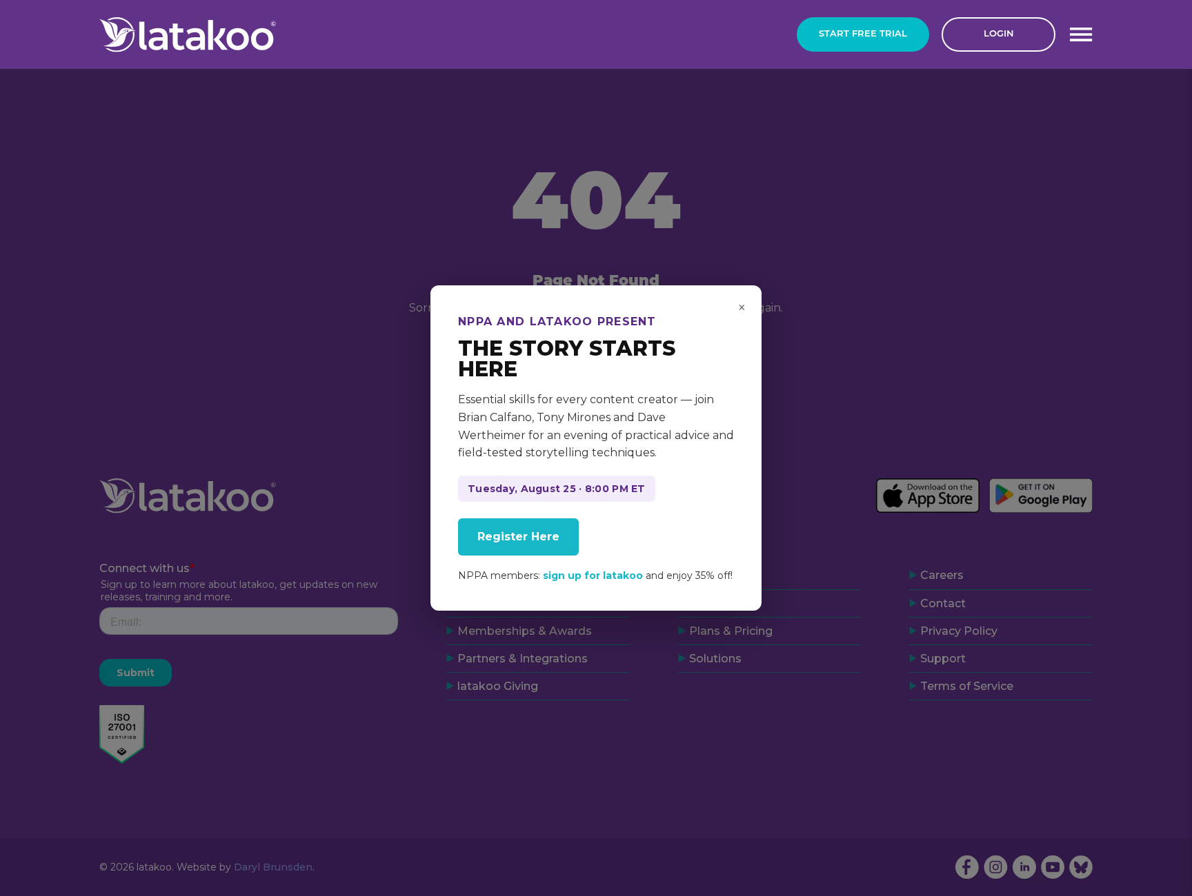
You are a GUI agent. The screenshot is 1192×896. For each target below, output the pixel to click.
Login (999, 34)
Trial (863, 34)
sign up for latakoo (593, 575)
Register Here (518, 536)
